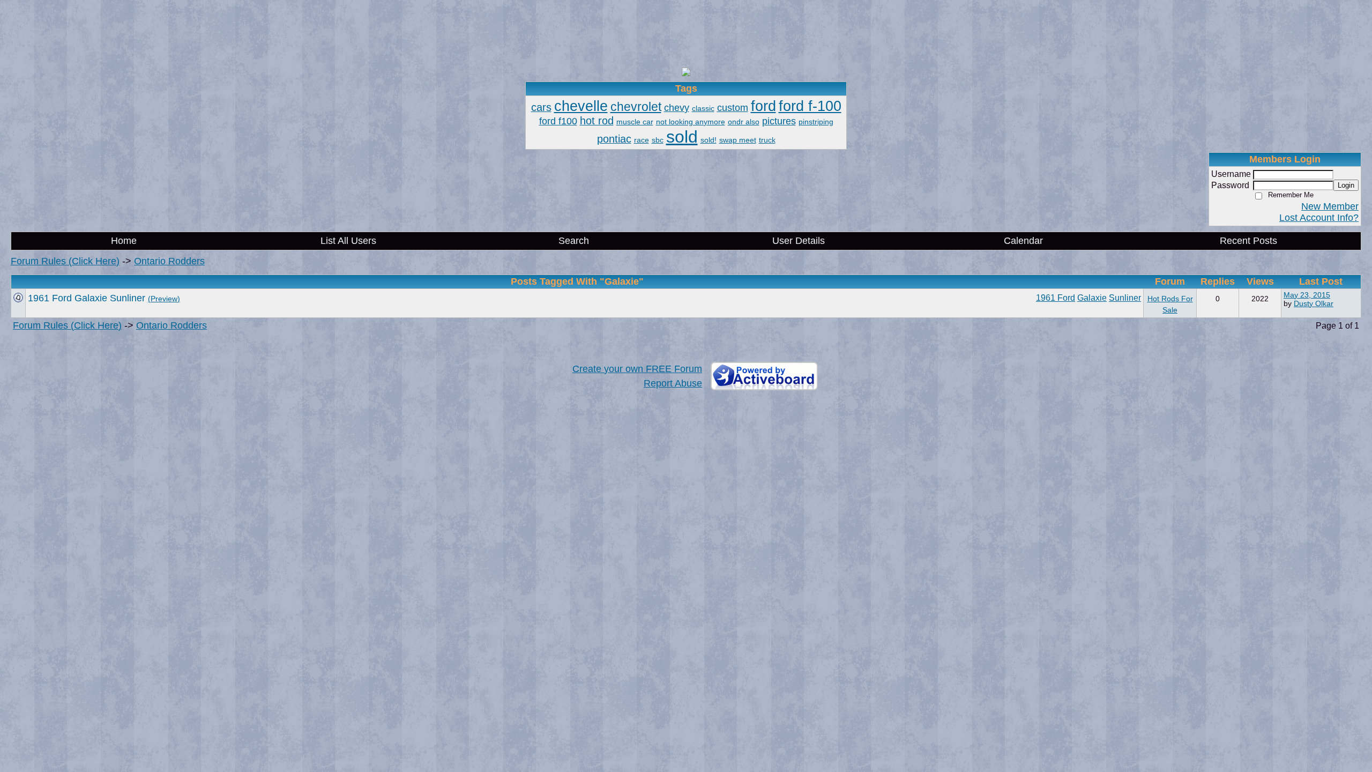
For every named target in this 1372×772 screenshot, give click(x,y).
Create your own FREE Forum (637, 368)
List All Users (348, 240)
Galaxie (1092, 297)
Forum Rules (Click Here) (65, 261)
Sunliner (1125, 297)
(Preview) (164, 298)
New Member (1330, 206)
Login (1346, 185)
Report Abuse (673, 383)
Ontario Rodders (169, 261)
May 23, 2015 (1307, 295)
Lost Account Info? (1319, 217)
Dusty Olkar (1313, 303)
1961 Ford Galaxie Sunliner (86, 298)
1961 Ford (1055, 297)
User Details (798, 240)
